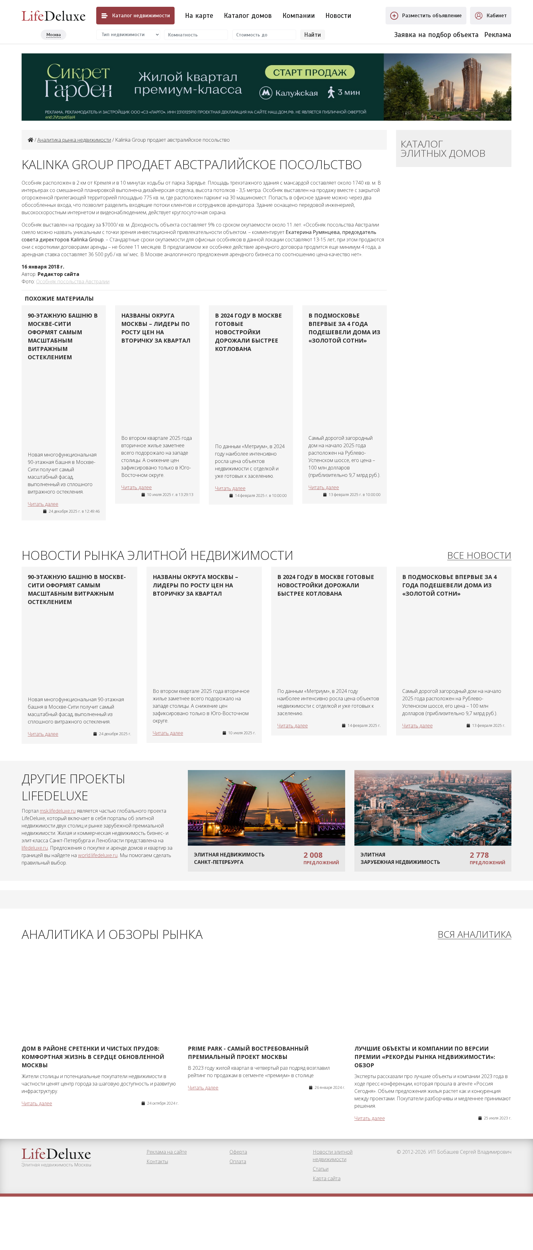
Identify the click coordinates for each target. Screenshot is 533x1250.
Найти (312, 35)
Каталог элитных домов (443, 148)
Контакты (157, 1161)
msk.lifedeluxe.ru (58, 810)
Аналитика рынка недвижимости (74, 139)
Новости (338, 15)
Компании (299, 15)
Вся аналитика (474, 934)
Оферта (238, 1151)
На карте (199, 15)
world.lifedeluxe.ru (98, 855)
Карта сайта (327, 1178)
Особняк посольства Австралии (72, 281)
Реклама (497, 35)
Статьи (320, 1168)
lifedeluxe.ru (35, 847)
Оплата (237, 1161)
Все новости (479, 555)
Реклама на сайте (167, 1151)
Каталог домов (248, 15)
